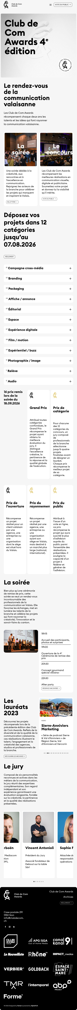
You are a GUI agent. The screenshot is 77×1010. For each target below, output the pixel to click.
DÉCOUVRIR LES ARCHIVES (14, 756)
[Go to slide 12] (64, 753)
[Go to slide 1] (44, 753)
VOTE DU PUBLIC (62, 5)
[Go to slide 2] (46, 753)
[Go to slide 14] (67, 753)
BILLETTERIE (11, 202)
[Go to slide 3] (47, 753)
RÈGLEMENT (9, 257)
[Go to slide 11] (62, 753)
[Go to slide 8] (56, 753)
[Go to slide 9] (58, 753)
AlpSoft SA (34, 1006)
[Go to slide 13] (65, 753)
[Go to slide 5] (51, 753)
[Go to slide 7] (55, 753)
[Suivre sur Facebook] (5, 926)
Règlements (65, 903)
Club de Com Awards (61, 891)
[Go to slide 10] (60, 753)
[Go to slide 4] (49, 753)
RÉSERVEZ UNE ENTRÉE (50, 688)
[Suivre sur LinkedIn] (13, 926)
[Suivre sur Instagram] (9, 926)
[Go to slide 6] (53, 753)
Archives (68, 896)
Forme (19, 1006)
